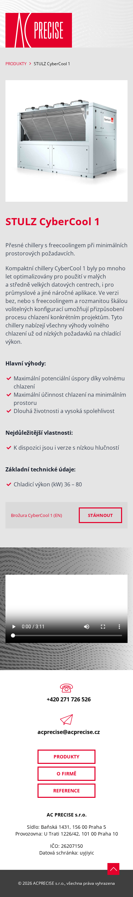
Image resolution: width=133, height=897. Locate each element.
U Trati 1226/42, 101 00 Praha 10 (81, 833)
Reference (66, 790)
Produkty (16, 64)
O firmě (66, 773)
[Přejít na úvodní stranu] (38, 30)
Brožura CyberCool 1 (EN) (36, 515)
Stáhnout (100, 515)
